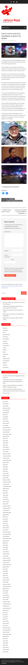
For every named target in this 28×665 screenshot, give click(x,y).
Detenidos (5, 337)
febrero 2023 (6, 475)
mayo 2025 (5, 417)
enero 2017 (5, 625)
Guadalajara (14, 200)
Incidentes (5, 343)
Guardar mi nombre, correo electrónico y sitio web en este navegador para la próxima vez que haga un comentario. (13, 269)
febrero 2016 (6, 649)
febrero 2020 (6, 554)
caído (8, 200)
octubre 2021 (6, 510)
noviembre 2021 (7, 508)
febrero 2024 (6, 449)
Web (12, 259)
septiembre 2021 (7, 512)
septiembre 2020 (7, 538)
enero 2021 (5, 530)
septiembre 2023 (7, 460)
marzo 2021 (6, 525)
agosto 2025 (6, 412)
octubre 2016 (6, 632)
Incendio (5, 341)
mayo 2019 (5, 573)
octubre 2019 (6, 562)
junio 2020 (5, 545)
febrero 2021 (6, 527)
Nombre (6, 250)
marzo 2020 (6, 551)
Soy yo (4, 385)
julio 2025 (5, 414)
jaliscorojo (14, 40)
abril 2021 (5, 523)
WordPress (12, 661)
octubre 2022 (6, 484)
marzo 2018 (6, 595)
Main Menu (6, 27)
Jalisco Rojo (11, 20)
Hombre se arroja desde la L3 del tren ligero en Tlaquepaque (21, 211)
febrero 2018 (6, 597)
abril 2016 (5, 645)
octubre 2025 (6, 410)
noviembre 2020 (7, 534)
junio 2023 (5, 466)
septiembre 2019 (7, 564)
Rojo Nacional (6, 358)
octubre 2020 (6, 536)
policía (20, 200)
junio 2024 (5, 440)
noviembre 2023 (7, 456)
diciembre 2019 (6, 558)
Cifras (4, 332)
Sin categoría (6, 360)
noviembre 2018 (7, 586)
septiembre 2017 (7, 608)
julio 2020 (5, 543)
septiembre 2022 (7, 486)
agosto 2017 (6, 610)
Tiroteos (5, 365)
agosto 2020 (6, 540)
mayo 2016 (5, 643)
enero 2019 (5, 582)
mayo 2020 (5, 547)
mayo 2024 (5, 443)
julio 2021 (5, 517)
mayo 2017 (5, 617)
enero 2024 (5, 451)
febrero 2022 (6, 501)
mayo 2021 (5, 521)
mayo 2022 (5, 495)
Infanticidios (6, 345)
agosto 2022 (6, 488)
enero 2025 (5, 425)
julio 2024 (5, 438)
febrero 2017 (6, 623)
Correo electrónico (7, 256)
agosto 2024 (6, 436)
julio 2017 (5, 612)
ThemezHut (3, 663)
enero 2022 (5, 503)
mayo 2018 (5, 591)
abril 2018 (5, 593)
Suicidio (5, 363)
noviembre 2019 (7, 560)
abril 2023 (5, 471)
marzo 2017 (6, 621)
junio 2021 (5, 519)
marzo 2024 (6, 447)
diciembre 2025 (6, 408)
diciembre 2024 (6, 427)
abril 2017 (5, 619)
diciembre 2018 (6, 584)
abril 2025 (5, 419)
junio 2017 (5, 614)
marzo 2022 (6, 499)
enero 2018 (5, 599)
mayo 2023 (5, 469)
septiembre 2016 (7, 634)
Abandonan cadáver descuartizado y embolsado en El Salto (13, 381)
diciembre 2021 (6, 506)
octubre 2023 (6, 458)
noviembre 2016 (7, 630)
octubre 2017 (6, 606)
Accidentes (5, 330)
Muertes (5, 350)
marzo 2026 (6, 403)
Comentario (7, 231)
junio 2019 (5, 571)
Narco (4, 352)
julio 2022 (5, 490)
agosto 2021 (6, 514)
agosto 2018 (6, 588)
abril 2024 (5, 445)
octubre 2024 (6, 432)
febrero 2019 (6, 580)
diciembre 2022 (6, 480)
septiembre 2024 (7, 434)
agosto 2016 (6, 636)
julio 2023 (5, 464)
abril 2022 (5, 497)
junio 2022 (5, 493)
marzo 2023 (6, 473)
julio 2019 (5, 569)
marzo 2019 (6, 577)
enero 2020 (5, 556)
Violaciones (5, 367)
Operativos (5, 354)
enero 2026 (5, 406)
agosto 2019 (6, 567)
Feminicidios (6, 339)
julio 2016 (5, 638)
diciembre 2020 (6, 532)
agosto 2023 (6, 462)
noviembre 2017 (7, 604)
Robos (4, 356)
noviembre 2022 (7, 482)
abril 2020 (5, 549)
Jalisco (4, 347)
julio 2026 (5, 401)
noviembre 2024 (7, 430)
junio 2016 (5, 641)
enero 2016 (5, 651)
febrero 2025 (6, 423)
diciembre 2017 (6, 601)
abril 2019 (5, 575)
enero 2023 (5, 477)
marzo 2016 (6, 647)
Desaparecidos (6, 334)
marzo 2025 (6, 421)
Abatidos (12, 198)
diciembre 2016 (6, 627)
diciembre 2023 (6, 453)
